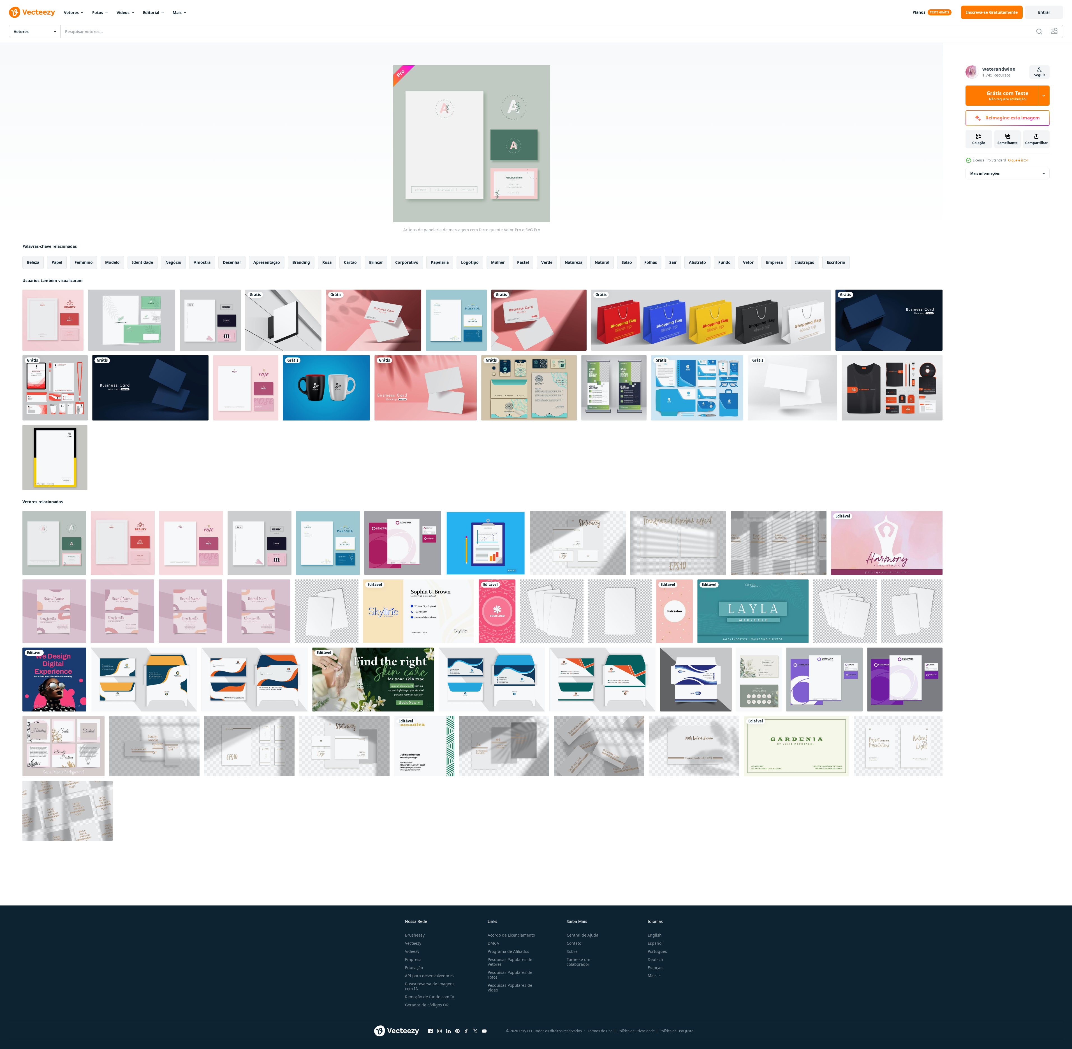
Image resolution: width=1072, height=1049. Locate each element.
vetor (748, 262)
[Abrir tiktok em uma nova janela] (466, 1031)
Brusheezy (415, 935)
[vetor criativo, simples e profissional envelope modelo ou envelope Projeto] (144, 679)
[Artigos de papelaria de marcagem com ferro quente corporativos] (210, 320)
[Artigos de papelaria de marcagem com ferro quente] (54, 543)
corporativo (406, 262)
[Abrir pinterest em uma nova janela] (457, 1031)
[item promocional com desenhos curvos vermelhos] (55, 387)
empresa (774, 262)
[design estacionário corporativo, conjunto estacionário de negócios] (529, 387)
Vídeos (123, 12)
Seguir (1039, 75)
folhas (650, 262)
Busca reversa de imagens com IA (430, 986)
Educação (414, 967)
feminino (84, 262)
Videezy (412, 951)
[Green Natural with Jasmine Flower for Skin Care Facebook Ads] (373, 679)
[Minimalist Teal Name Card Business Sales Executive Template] (753, 611)
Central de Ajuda (582, 935)
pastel (523, 262)
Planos (919, 12)
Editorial (151, 12)
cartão (350, 262)
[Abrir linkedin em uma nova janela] (448, 1031)
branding (301, 262)
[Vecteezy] (32, 12)
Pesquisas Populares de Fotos (510, 975)
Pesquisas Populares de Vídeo (510, 988)
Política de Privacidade (636, 1030)
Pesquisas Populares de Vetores (510, 962)
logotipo (470, 262)
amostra (202, 262)
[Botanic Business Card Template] (424, 746)
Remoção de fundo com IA (429, 996)
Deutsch (655, 959)
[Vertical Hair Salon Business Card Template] (674, 611)
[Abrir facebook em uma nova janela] (430, 1031)
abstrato (697, 262)
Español (655, 943)
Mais (177, 12)
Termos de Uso (600, 1030)
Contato (574, 943)
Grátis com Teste (1008, 95)
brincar (376, 262)
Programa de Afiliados (508, 951)
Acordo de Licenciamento (511, 935)
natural (602, 262)
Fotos (97, 12)
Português (657, 951)
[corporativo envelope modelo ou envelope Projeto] (696, 679)
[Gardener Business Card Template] (796, 746)
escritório (836, 262)
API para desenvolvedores (429, 975)
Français (655, 967)
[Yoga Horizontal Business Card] (887, 543)
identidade (142, 262)
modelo (112, 262)
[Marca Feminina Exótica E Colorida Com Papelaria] (456, 320)
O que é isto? (1018, 160)
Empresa (413, 959)
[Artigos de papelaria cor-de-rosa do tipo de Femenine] (53, 320)
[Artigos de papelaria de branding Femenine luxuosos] (245, 387)
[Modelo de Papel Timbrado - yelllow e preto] (54, 457)
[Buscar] (1039, 31)
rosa (327, 262)
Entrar (1044, 12)
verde (546, 262)
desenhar (232, 262)
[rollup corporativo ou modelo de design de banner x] (614, 387)
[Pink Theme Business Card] (497, 611)
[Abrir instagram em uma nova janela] (439, 1031)
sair (673, 262)
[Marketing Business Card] (418, 611)
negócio (173, 262)
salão (627, 262)
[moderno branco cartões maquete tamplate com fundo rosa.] (373, 320)
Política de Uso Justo (676, 1030)
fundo (724, 262)
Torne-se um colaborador (578, 962)
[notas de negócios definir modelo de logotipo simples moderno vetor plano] (485, 543)
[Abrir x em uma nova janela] (475, 1031)
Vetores (71, 12)
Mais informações (985, 173)
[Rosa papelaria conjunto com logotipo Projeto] (402, 543)
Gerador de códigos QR (427, 1005)
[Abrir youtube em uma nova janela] (484, 1031)
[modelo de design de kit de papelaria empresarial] (892, 387)
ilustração (804, 262)
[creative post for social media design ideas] (54, 679)
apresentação (266, 262)
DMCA (493, 943)
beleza (33, 262)
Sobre (572, 951)
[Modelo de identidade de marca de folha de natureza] (131, 320)
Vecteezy (413, 943)
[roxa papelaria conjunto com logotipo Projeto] (824, 679)
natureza (573, 262)
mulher (498, 262)
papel (57, 262)
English (655, 935)
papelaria (440, 262)
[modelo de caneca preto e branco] (326, 387)
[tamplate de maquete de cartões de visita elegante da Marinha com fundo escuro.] (889, 320)
